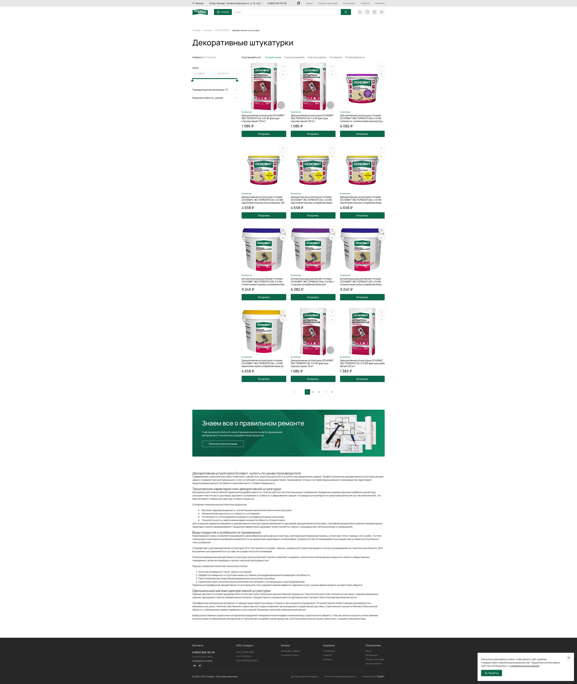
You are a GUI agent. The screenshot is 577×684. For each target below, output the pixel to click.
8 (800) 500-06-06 (277, 3)
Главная (196, 30)
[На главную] (200, 12)
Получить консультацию (223, 443)
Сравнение (360, 12)
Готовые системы (289, 655)
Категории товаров (290, 650)
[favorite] (283, 67)
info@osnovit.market (202, 660)
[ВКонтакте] (194, 666)
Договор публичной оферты (304, 676)
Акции (309, 3)
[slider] (192, 80)
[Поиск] (346, 12)
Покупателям (373, 645)
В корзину (264, 134)
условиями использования (524, 665)
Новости (365, 3)
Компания (329, 645)
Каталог (225, 12)
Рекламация (371, 655)
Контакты (380, 3)
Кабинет (382, 12)
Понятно (493, 673)
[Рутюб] (200, 666)
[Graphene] (381, 676)
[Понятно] (569, 658)
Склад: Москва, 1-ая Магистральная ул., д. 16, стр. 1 (235, 3)
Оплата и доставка (327, 3)
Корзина (374, 12)
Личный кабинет (373, 663)
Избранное (367, 12)
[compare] (283, 74)
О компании (349, 3)
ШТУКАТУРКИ (222, 30)
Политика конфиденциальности (340, 676)
